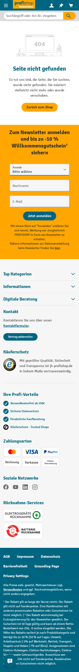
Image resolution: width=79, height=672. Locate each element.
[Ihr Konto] (51, 5)
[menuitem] (51, 5)
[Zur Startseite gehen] (24, 4)
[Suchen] (69, 16)
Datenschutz (50, 556)
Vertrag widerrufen (20, 337)
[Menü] (6, 5)
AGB (6, 556)
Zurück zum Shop (39, 107)
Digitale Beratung (20, 299)
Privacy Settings (16, 576)
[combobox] (33, 16)
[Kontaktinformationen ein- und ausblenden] (9, 661)
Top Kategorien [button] (17, 274)
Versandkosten (12, 589)
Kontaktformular (16, 326)
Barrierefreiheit (15, 566)
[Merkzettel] (61, 5)
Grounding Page (46, 566)
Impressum (25, 556)
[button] (39, 299)
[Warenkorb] (71, 5)
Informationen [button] (17, 286)
